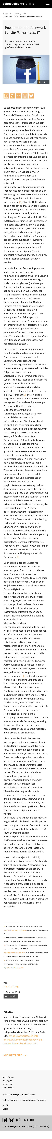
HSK (32, 1119)
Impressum (8, 1084)
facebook (6, 1119)
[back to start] (18, 3)
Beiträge (18, 13)
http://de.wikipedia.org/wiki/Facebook (15, 930)
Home (5, 13)
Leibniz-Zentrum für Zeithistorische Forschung (24, 1099)
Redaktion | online (19, 1094)
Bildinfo (42, 82)
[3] (17, 556)
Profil (5, 1105)
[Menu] (47, 3)
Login (5, 1108)
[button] (6, 95)
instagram (19, 1119)
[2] (25, 394)
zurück (12, 995)
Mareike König (11, 986)
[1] (20, 202)
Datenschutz (8, 1087)
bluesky (31, 95)
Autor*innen (8, 1077)
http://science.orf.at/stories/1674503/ (14, 953)
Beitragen (7, 1080)
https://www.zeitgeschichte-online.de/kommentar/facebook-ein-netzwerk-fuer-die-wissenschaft (23, 1039)
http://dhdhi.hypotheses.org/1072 (13, 968)
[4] (24, 675)
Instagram (25, 95)
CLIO (25, 1119)
